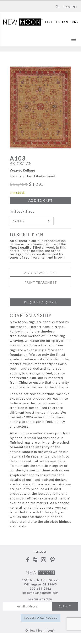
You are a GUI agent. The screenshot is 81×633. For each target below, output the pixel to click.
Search (56, 8)
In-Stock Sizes (22, 211)
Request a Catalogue (40, 617)
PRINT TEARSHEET (40, 282)
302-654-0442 (40, 588)
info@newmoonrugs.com (40, 592)
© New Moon (35, 630)
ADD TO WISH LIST (40, 273)
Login (52, 630)
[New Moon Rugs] (40, 21)
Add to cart (40, 200)
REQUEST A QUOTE (40, 302)
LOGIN (70, 7)
